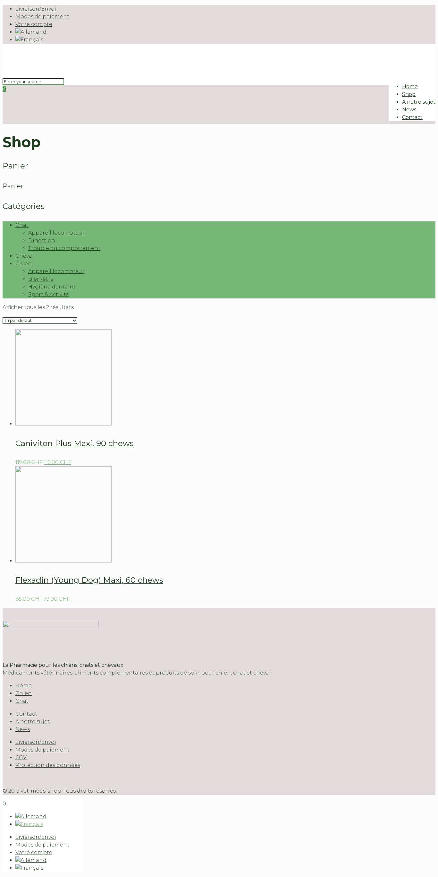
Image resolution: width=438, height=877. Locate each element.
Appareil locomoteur (56, 233)
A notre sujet (32, 721)
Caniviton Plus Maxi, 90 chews (74, 443)
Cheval (24, 256)
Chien (23, 264)
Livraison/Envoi (35, 9)
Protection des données (47, 765)
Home (23, 686)
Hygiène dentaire (51, 287)
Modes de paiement (42, 16)
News (22, 729)
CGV (21, 757)
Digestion (41, 240)
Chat (22, 225)
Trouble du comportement (64, 248)
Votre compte (33, 24)
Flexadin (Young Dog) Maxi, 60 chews (89, 580)
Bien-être (41, 279)
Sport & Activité (48, 294)
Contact (26, 714)
